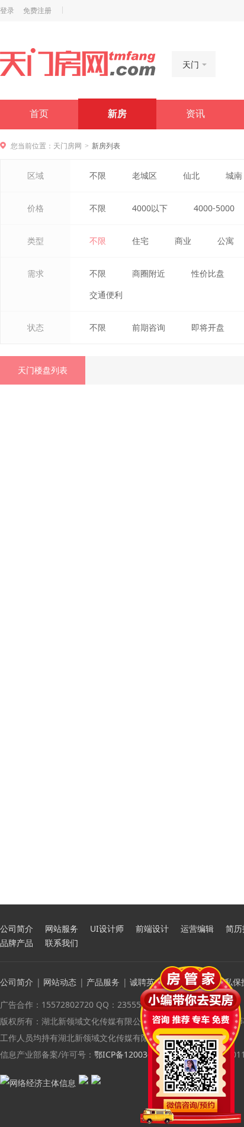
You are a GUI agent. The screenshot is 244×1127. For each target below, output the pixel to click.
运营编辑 (197, 929)
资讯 (195, 114)
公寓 (225, 240)
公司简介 (16, 929)
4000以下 (150, 208)
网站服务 (61, 929)
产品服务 (103, 982)
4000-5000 (214, 208)
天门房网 (67, 146)
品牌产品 (16, 943)
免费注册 (37, 11)
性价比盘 (207, 273)
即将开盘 (207, 327)
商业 (183, 240)
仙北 (191, 175)
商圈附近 (148, 273)
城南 (234, 175)
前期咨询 (148, 327)
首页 (39, 114)
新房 (117, 114)
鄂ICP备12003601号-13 (138, 1054)
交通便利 (106, 294)
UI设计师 (107, 929)
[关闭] (234, 973)
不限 (97, 175)
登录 (7, 11)
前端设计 (152, 929)
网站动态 (59, 982)
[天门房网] (78, 63)
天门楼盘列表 (43, 370)
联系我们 (61, 943)
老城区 (144, 175)
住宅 (140, 240)
